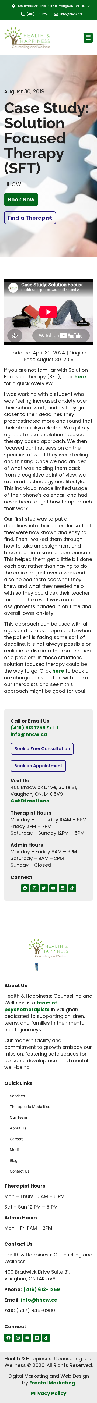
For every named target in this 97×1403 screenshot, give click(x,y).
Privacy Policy (48, 1393)
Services (17, 1095)
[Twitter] (44, 888)
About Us (18, 1128)
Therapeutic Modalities (30, 1106)
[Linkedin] (63, 888)
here (80, 376)
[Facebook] (25, 888)
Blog (14, 1160)
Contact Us (19, 1171)
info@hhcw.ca (29, 734)
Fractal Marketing (52, 1382)
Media (15, 1149)
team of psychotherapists (30, 1006)
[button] (88, 38)
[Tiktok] (72, 888)
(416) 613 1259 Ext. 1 (34, 727)
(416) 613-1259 (41, 1289)
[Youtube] (53, 888)
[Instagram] (34, 888)
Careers (16, 1138)
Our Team (18, 1117)
